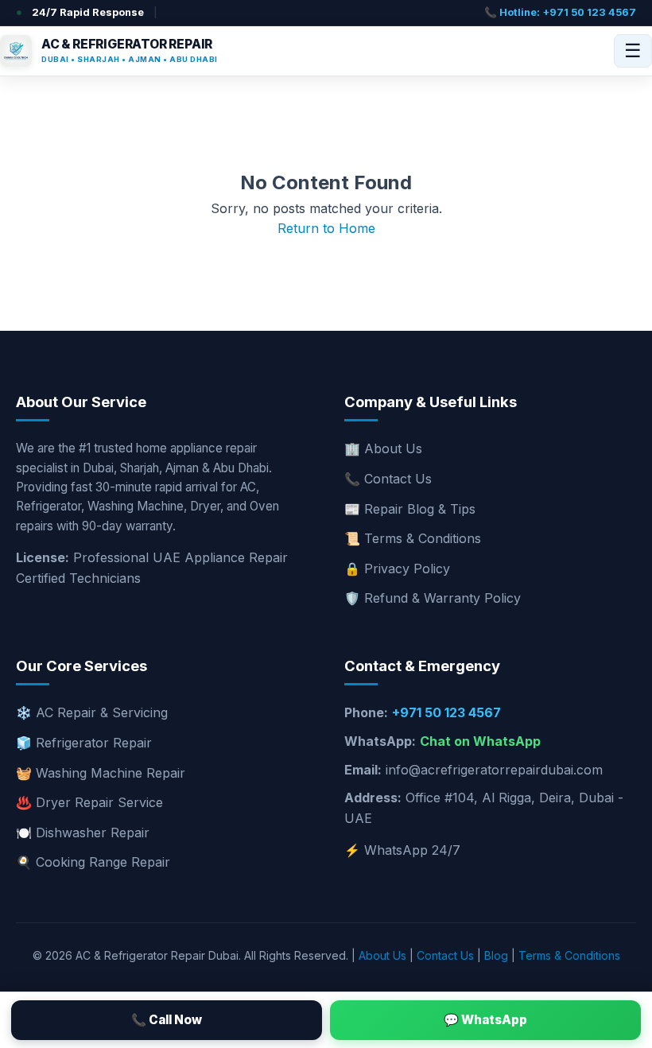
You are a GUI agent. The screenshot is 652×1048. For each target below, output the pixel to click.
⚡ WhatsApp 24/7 (402, 850)
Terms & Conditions (569, 955)
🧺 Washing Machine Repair (100, 773)
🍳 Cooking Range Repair (93, 862)
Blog (496, 955)
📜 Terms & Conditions (412, 538)
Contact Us (445, 955)
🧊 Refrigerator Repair (84, 743)
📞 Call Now (166, 1019)
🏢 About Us (383, 448)
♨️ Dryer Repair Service (89, 802)
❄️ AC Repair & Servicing (92, 712)
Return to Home (326, 228)
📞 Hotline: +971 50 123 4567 (560, 12)
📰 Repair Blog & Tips (409, 509)
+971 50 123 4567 (446, 712)
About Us (382, 955)
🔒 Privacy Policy (397, 568)
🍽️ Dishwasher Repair (82, 832)
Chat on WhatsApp (480, 741)
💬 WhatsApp (485, 1019)
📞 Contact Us (388, 479)
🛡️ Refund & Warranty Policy (432, 598)
